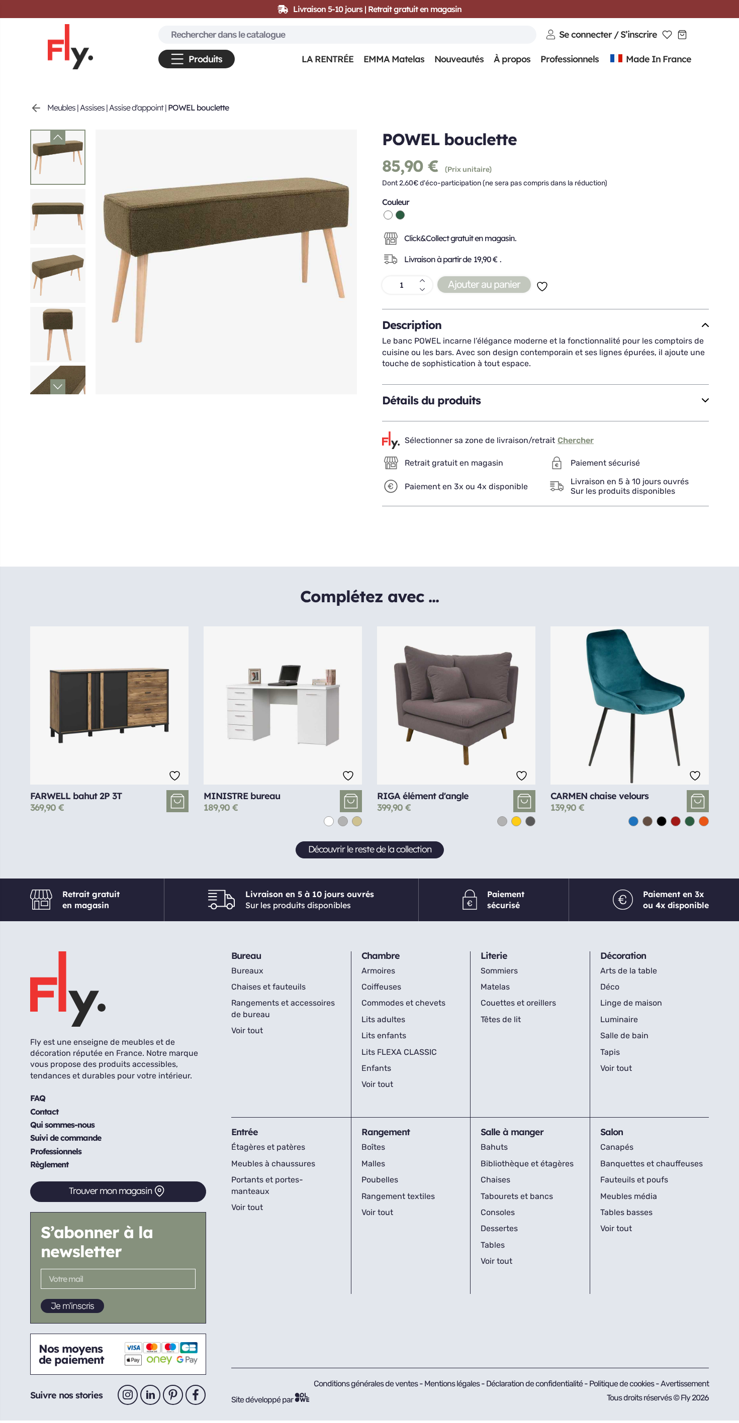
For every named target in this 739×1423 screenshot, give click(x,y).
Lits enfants (383, 1035)
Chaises (495, 1179)
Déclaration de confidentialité (535, 1383)
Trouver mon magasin (110, 1190)
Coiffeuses (381, 987)
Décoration (623, 955)
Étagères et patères (268, 1147)
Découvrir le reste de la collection (369, 849)
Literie (494, 955)
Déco (609, 987)
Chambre (380, 955)
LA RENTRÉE (327, 59)
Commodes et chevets (403, 1003)
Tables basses (626, 1212)
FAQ (37, 1098)
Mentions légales (452, 1383)
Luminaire (619, 1019)
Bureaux (247, 970)
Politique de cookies (622, 1383)
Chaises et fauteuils (268, 987)
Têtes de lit (501, 1019)
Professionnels (55, 1151)
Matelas (495, 987)
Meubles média (628, 1196)
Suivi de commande (65, 1138)
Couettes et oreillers (518, 1003)
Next (57, 386)
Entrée (244, 1132)
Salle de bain (624, 1035)
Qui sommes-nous (62, 1125)
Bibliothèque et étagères (527, 1163)
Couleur (395, 202)
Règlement (49, 1164)
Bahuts (494, 1147)
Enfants (376, 1068)
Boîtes (373, 1147)
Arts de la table (628, 970)
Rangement (385, 1132)
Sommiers (499, 970)
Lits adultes (383, 1019)
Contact (44, 1112)
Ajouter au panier (484, 284)
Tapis (610, 1052)
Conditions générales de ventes (366, 1383)
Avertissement (685, 1383)
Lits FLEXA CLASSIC (399, 1052)
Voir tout (247, 1030)
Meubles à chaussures (273, 1163)
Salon (611, 1132)
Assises (92, 107)
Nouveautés (459, 59)
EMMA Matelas (393, 59)
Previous (57, 137)
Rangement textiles (398, 1196)
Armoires (378, 970)
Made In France (657, 59)
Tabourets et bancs (517, 1196)
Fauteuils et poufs (634, 1179)
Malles (373, 1163)
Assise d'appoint (136, 107)
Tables (493, 1245)
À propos (512, 59)
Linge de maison (631, 1003)
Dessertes (499, 1228)
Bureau (246, 955)
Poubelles (379, 1179)
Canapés (616, 1147)
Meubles (61, 107)
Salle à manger (512, 1132)
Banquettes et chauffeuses (651, 1163)
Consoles (498, 1212)
